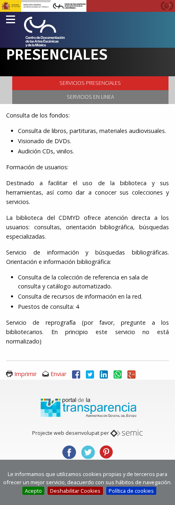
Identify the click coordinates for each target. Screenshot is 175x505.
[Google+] (131, 374)
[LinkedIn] (104, 374)
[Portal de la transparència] (87, 406)
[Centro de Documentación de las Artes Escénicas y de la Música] (44, 32)
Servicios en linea (90, 96)
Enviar (58, 374)
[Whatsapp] (118, 374)
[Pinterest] (106, 451)
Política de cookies (131, 490)
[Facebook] (76, 374)
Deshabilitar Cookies (75, 490)
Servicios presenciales (90, 83)
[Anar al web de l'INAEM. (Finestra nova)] (87, 5)
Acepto (33, 490)
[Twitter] (90, 374)
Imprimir (25, 374)
